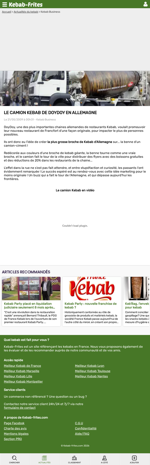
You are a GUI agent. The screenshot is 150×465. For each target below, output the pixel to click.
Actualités (44, 462)
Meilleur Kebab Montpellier (23, 381)
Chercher (14, 462)
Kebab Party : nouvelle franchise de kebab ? (91, 305)
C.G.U (79, 423)
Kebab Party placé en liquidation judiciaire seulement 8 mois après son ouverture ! (28, 305)
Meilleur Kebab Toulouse (92, 371)
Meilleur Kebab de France (22, 366)
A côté (104, 462)
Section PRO (13, 439)
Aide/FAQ (82, 434)
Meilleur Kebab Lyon (89, 366)
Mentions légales (16, 434)
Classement (74, 462)
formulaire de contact (20, 408)
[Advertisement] (75, 42)
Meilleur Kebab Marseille (21, 371)
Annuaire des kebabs (26, 4)
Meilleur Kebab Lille (18, 376)
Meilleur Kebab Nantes (91, 376)
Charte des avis (15, 428)
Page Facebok (14, 423)
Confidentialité (85, 428)
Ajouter (134, 462)
